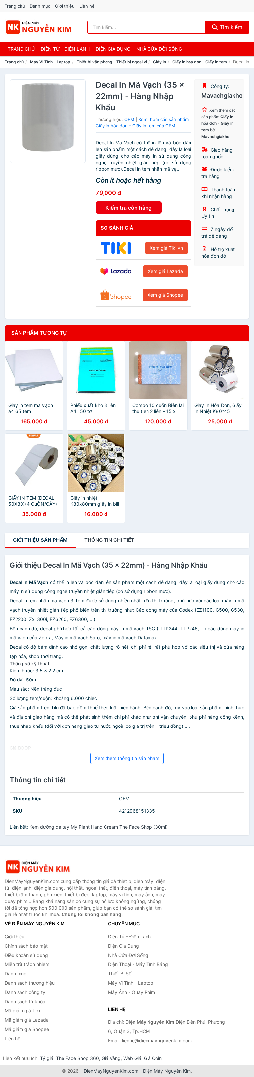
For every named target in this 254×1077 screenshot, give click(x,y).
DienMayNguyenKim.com (111, 1071)
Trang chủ (15, 6)
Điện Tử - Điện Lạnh (65, 49)
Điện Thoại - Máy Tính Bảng (138, 964)
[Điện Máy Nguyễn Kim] (38, 867)
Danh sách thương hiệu (30, 983)
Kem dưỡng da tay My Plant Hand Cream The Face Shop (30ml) (98, 827)
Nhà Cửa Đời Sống (159, 49)
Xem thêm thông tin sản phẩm (127, 758)
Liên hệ (87, 6)
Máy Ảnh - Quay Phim (131, 992)
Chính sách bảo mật (26, 946)
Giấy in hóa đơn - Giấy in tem (199, 61)
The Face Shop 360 (77, 1058)
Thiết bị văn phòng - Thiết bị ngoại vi (112, 61)
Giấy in (159, 61)
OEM (129, 119)
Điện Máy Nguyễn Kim (167, 1071)
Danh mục (40, 6)
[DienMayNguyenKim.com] (38, 27)
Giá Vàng (111, 1058)
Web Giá (132, 1058)
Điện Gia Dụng (113, 49)
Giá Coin (153, 1058)
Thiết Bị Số (119, 973)
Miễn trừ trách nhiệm (27, 964)
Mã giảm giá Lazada (27, 1020)
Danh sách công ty (25, 992)
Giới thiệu (65, 6)
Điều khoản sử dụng (26, 955)
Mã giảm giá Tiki (22, 1010)
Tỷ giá (46, 1058)
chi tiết (109, 540)
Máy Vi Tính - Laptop (50, 61)
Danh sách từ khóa (25, 1001)
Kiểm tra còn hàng (129, 207)
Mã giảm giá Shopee (27, 1029)
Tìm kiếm (230, 27)
